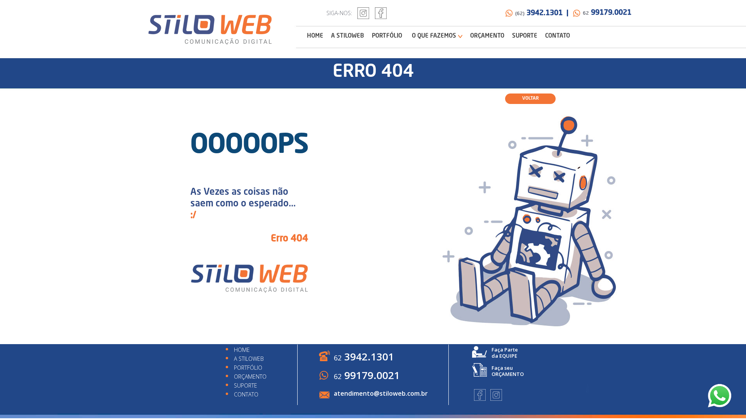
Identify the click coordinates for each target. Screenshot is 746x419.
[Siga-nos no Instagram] (496, 395)
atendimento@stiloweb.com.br (381, 393)
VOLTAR (530, 98)
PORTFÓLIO (387, 36)
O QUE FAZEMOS (434, 36)
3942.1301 (364, 357)
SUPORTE (524, 36)
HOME (315, 36)
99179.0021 (607, 12)
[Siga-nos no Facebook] (480, 395)
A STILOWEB (347, 36)
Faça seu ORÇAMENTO (508, 371)
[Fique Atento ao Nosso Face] (381, 13)
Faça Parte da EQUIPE (505, 352)
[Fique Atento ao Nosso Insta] (363, 13)
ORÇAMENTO (487, 36)
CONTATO (557, 36)
